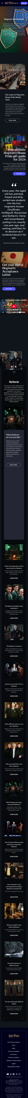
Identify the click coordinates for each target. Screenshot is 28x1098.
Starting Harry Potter (14, 1066)
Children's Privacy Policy (13, 1060)
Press (13, 1045)
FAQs (13, 1048)
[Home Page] (9, 3)
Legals (14, 1063)
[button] (4, 360)
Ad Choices (13, 1054)
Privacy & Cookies (13, 1057)
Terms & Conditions (13, 1051)
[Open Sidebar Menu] (2, 3)
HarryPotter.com (13, 1080)
